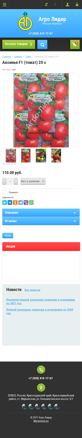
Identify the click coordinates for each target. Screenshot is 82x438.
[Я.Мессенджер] (4, 202)
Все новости (32, 290)
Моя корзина (76, 42)
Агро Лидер (52, 19)
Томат (28, 56)
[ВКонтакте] (10, 202)
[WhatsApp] (31, 202)
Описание (11, 213)
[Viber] (26, 202)
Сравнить (13, 192)
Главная (6, 56)
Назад (8, 235)
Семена (18, 56)
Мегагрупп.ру (41, 420)
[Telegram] (20, 202)
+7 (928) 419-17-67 (41, 33)
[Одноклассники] (15, 202)
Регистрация (67, 4)
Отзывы (11, 221)
